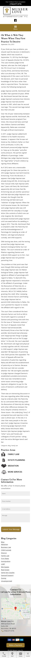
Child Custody (6, 550)
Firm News (5, 558)
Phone (4, 654)
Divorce (4, 553)
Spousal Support (7, 575)
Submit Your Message (11, 529)
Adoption (4, 544)
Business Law (6, 547)
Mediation (13, 465)
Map (12, 654)
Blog (9, 445)
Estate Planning (16, 460)
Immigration (5, 561)
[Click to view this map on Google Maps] (15, 619)
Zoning (3, 578)
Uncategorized (6, 581)
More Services (15, 471)
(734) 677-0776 (15, 4)
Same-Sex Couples (7, 573)
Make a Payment (15, 645)
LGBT (3, 564)
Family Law (14, 445)
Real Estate (5, 570)
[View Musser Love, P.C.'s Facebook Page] (15, 20)
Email (20, 654)
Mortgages (5, 567)
